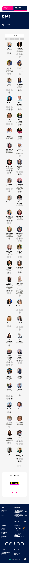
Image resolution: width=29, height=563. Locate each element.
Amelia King (19, 267)
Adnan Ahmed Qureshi (9, 135)
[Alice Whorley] (19, 229)
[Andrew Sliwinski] (9, 385)
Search (15, 35)
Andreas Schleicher (19, 340)
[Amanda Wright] (9, 263)
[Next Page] (18, 466)
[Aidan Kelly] (9, 162)
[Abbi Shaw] (19, 63)
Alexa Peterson (19, 202)
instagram (10, 53)
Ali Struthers (9, 216)
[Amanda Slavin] (19, 247)
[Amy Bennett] (19, 301)
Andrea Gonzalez (9, 340)
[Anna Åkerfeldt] (9, 433)
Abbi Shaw (19, 67)
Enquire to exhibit (18, 8)
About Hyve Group (4, 549)
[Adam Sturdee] (9, 115)
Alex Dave (9, 184)
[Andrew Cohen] (19, 351)
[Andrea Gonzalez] (9, 335)
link (8, 53)
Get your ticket (6, 8)
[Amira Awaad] (19, 279)
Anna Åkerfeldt (9, 437)
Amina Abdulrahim (9, 284)
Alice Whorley (19, 233)
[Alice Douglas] (19, 212)
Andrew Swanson (19, 390)
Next (21, 2)
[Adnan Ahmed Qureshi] (9, 130)
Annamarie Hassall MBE (19, 454)
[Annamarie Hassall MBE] (19, 450)
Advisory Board (4, 532)
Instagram (7, 544)
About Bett (3, 528)
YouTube (22, 544)
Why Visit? (3, 529)
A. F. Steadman (9, 49)
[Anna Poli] (19, 433)
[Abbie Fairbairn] (9, 80)
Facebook (14, 544)
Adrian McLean (20, 135)
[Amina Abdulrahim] (9, 279)
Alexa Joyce (9, 202)
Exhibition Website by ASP (15, 559)
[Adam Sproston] (19, 98)
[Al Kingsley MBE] (19, 162)
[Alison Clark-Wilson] (9, 247)
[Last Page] (20, 466)
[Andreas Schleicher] (19, 335)
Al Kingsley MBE (20, 167)
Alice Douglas (19, 216)
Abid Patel (9, 102)
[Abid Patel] (9, 98)
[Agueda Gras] (9, 145)
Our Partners (3, 533)
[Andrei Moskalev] (9, 351)
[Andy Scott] (9, 418)
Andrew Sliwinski (9, 390)
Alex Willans (19, 184)
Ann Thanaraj (19, 422)
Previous (7, 2)
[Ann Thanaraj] (19, 418)
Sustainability (4, 536)
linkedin (22, 54)
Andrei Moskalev (9, 356)
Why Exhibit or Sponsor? (6, 531)
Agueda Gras (9, 149)
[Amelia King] (19, 263)
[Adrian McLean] (19, 130)
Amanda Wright (9, 268)
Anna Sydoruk (9, 454)
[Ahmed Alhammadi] (19, 145)
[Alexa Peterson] (19, 198)
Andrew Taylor (9, 408)
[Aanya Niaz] (19, 44)
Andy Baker (20, 408)
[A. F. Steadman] (9, 44)
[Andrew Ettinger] (9, 371)
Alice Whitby (9, 233)
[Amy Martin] (19, 318)
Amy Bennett (19, 305)
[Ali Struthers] (9, 212)
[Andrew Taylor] (9, 404)
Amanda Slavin (19, 252)
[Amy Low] (9, 318)
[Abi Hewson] (19, 80)
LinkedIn (11, 544)
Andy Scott (9, 422)
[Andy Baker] (19, 404)
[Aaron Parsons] (9, 63)
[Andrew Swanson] (19, 385)
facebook (12, 107)
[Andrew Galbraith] (19, 371)
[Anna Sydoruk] (9, 450)
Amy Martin (20, 322)
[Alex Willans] (19, 180)
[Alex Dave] (9, 180)
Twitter (18, 544)
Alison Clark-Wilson (9, 252)
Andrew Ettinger (9, 375)
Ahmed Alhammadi (20, 150)
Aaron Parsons (9, 67)
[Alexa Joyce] (9, 198)
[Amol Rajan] (9, 301)
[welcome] (6, 16)
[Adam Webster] (19, 115)
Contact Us (3, 537)
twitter (8, 74)
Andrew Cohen (20, 356)
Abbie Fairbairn (9, 85)
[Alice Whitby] (9, 229)
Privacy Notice (16, 549)
